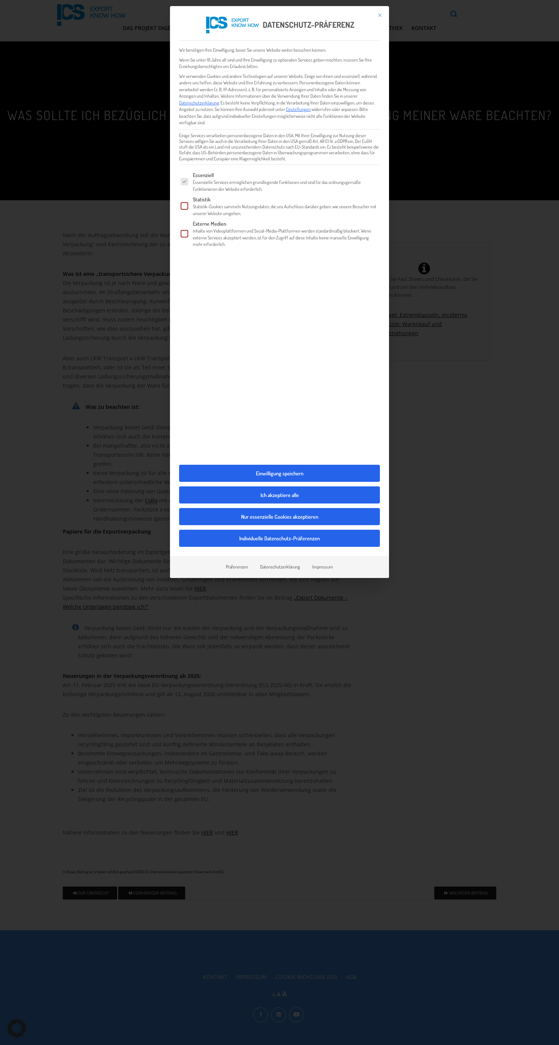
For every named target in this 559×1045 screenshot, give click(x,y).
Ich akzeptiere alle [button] (279, 495)
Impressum (322, 567)
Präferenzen (237, 567)
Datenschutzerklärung (199, 103)
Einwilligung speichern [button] (279, 473)
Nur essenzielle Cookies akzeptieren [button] (279, 516)
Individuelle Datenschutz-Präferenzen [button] (279, 538)
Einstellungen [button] (298, 109)
